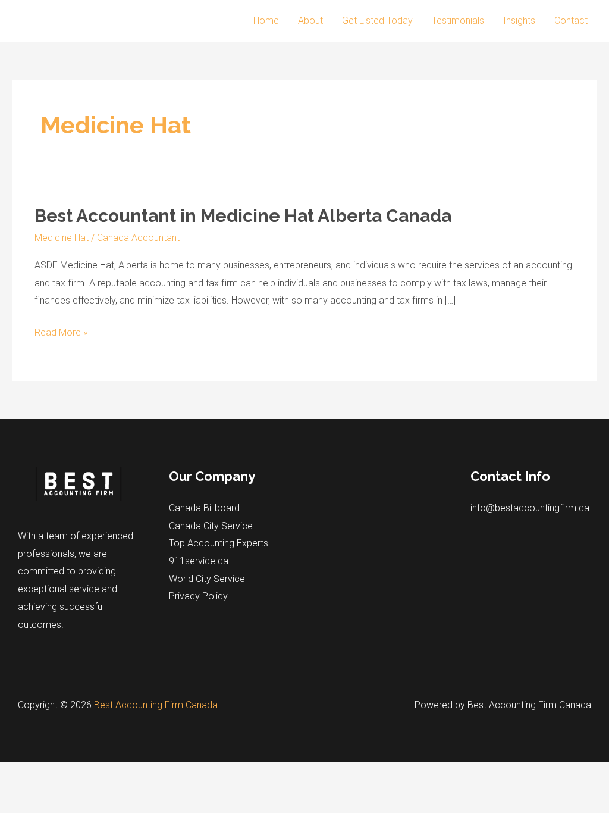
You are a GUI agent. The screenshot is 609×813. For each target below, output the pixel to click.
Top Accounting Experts (218, 543)
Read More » (60, 334)
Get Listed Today (377, 20)
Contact (571, 20)
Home (266, 20)
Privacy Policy (198, 596)
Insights (519, 20)
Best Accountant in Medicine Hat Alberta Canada (242, 215)
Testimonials (458, 20)
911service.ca (198, 561)
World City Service (207, 578)
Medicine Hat (61, 237)
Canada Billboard (204, 508)
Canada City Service (211, 525)
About (310, 20)
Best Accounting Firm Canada (156, 705)
